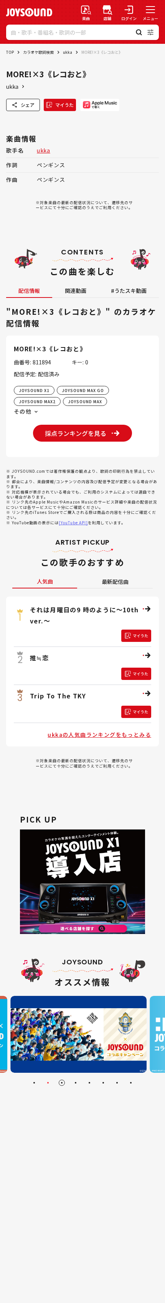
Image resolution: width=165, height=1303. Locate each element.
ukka (67, 52)
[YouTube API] (73, 522)
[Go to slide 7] (117, 1083)
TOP (10, 52)
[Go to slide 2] (48, 1083)
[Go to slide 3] (62, 1083)
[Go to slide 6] (103, 1083)
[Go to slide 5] (89, 1083)
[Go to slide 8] (131, 1083)
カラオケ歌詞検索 (38, 52)
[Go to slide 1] (34, 1083)
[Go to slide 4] (75, 1083)
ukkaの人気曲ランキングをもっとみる (99, 734)
